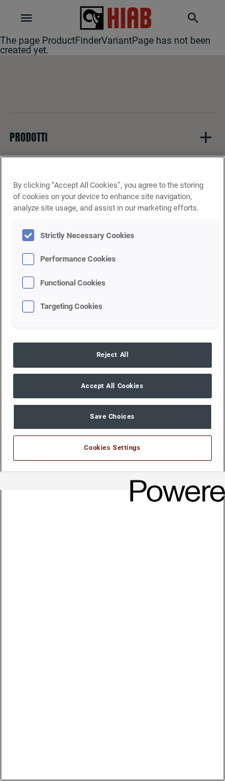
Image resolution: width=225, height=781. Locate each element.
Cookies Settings (112, 447)
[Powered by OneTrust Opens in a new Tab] (173, 482)
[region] (112, 468)
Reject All (113, 354)
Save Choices (112, 416)
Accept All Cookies (112, 386)
